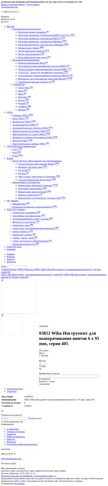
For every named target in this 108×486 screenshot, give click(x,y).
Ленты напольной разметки (33, 51)
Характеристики (15, 389)
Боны (22, 91)
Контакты (11, 442)
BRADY (11, 26)
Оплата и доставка (16, 431)
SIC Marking (12, 201)
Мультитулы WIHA (23, 122)
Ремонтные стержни (24, 235)
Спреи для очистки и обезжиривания (32, 241)
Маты (22, 94)
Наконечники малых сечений (34, 192)
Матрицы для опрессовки (32, 167)
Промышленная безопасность (26, 29)
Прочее (23, 100)
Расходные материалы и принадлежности (34, 207)
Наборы (23, 110)
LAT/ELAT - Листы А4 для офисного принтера (43, 72)
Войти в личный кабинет (13, 4)
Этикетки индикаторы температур (36, 82)
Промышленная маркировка (26, 60)
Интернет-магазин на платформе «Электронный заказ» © (28, 476)
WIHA (10, 112)
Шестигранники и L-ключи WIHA (31, 134)
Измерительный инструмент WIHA (31, 131)
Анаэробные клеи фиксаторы (28, 216)
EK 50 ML (24, 170)
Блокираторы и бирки (31, 48)
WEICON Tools (14, 247)
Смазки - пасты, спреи (25, 238)
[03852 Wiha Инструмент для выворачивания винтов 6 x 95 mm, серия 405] (18, 313)
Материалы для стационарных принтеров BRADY (45, 79)
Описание (11, 391)
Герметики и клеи (22, 225)
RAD (16, 153)
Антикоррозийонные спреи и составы (32, 219)
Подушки (24, 97)
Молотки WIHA (22, 141)
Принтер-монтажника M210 (33, 63)
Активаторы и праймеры (26, 213)
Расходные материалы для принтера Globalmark (43, 45)
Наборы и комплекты (30, 195)
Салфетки (24, 106)
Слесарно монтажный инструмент (37, 180)
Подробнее (19, 483)
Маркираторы (20, 204)
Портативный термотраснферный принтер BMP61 (43, 66)
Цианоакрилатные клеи (25, 244)
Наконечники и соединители (26, 182)
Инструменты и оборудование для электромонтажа (37, 161)
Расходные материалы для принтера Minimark (42, 41)
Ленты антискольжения (31, 54)
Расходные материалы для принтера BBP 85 (41, 38)
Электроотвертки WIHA (25, 125)
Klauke (10, 158)
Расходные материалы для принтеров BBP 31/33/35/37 (46, 35)
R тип (17, 156)
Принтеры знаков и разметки (33, 32)
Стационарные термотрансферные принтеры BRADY (45, 76)
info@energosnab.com (11, 458)
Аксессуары (25, 88)
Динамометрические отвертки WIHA (32, 128)
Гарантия (11, 434)
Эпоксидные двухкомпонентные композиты (35, 228)
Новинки (11, 249)
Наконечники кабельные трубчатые (38, 185)
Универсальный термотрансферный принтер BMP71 (44, 69)
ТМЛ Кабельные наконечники (21, 146)
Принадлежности (22, 231)
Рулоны (23, 103)
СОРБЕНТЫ (18, 84)
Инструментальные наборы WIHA (30, 144)
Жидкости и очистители (25, 222)
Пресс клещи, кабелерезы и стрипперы (39, 177)
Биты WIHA (20, 118)
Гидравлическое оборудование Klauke (38, 164)
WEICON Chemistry (16, 209)
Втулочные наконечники (32, 189)
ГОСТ (17, 149)
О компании (13, 429)
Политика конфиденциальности (22, 444)
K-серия (23, 173)
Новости (11, 439)
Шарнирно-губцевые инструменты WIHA (34, 137)
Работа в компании (16, 436)
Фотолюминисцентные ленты (34, 57)
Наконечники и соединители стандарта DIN (41, 198)
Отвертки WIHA (22, 115)
